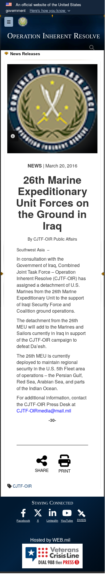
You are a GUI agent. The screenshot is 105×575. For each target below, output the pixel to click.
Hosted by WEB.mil (50, 540)
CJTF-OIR (22, 486)
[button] (51, 11)
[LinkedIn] (52, 514)
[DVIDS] (81, 512)
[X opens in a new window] (38, 514)
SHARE (42, 470)
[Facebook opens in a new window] (23, 514)
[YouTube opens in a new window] (67, 514)
